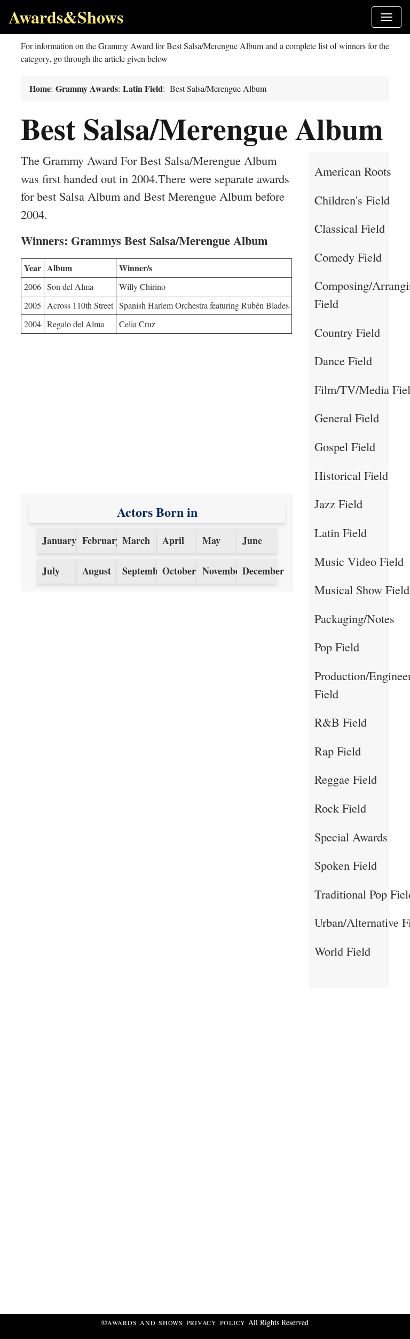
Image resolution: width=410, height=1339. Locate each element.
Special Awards (351, 837)
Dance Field (343, 360)
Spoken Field (345, 865)
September (144, 571)
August (96, 571)
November (223, 571)
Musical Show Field (361, 589)
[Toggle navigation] (386, 17)
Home (40, 88)
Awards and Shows (146, 1322)
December (263, 571)
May (211, 540)
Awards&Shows (66, 16)
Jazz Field (338, 503)
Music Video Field (359, 561)
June (252, 540)
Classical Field (349, 228)
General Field (346, 417)
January (59, 540)
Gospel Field (344, 446)
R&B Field (340, 722)
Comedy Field (348, 257)
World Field (342, 951)
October (179, 571)
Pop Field (336, 647)
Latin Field (143, 88)
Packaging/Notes (354, 618)
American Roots (352, 171)
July (51, 571)
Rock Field (340, 808)
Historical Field (351, 475)
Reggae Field (345, 779)
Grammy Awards (87, 88)
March (136, 540)
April (173, 540)
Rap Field (337, 751)
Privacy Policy (216, 1322)
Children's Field (352, 200)
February (101, 540)
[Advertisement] (157, 419)
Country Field (347, 332)
